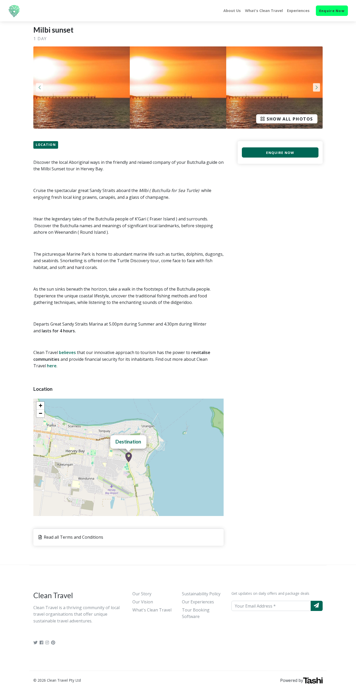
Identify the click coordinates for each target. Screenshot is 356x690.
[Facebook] (41, 642)
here (52, 366)
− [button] (40, 413)
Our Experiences (198, 602)
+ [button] (40, 405)
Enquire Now (332, 10)
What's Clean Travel (264, 10)
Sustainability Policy (201, 594)
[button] (39, 87)
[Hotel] (128, 457)
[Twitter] (35, 642)
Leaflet (218, 514)
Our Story (141, 594)
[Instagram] (47, 642)
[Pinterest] (53, 642)
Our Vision (142, 602)
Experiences (298, 10)
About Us (232, 10)
